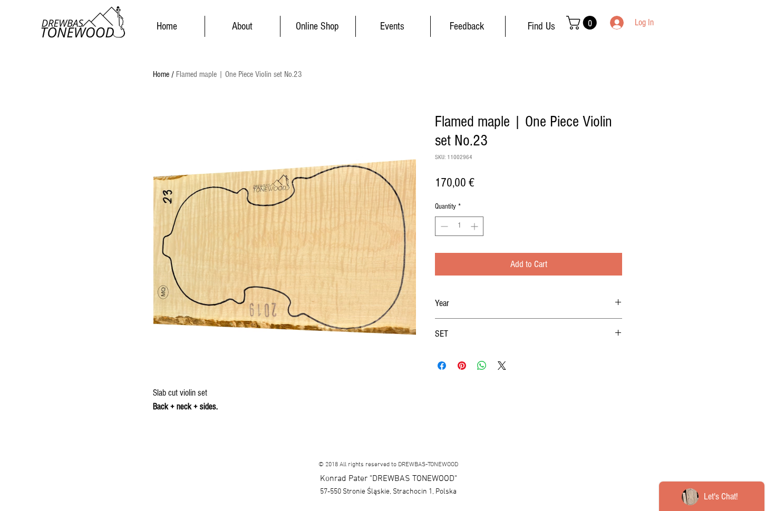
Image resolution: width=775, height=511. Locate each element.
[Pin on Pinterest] (462, 365)
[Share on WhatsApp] (482, 365)
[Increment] (475, 226)
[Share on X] (502, 365)
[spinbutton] (459, 226)
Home (161, 74)
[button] (583, 23)
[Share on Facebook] (441, 365)
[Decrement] (443, 226)
